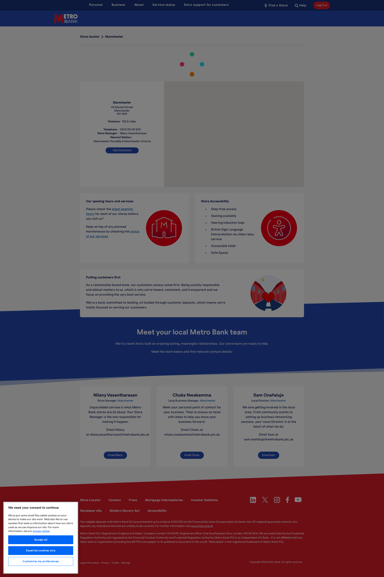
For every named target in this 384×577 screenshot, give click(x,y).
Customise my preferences (41, 561)
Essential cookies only (40, 550)
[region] (40, 538)
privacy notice (41, 531)
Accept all (40, 540)
